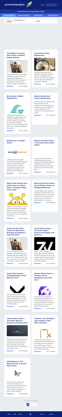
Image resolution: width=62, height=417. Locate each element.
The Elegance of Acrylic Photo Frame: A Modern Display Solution (16, 55)
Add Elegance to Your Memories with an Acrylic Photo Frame (16, 363)
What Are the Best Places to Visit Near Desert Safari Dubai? (44, 143)
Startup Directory (24, 15)
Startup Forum (53, 15)
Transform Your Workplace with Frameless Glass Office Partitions (44, 321)
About (9, 414)
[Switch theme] (37, 5)
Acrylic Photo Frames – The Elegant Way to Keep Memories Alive (16, 275)
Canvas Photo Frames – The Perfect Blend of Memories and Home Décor (17, 321)
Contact (51, 414)
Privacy (42, 414)
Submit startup (51, 5)
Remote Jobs (38, 15)
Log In (42, 5)
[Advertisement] (31, 35)
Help (14, 414)
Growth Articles (9, 15)
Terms (20, 414)
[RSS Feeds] (30, 414)
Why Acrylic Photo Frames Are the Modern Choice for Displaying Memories (44, 185)
